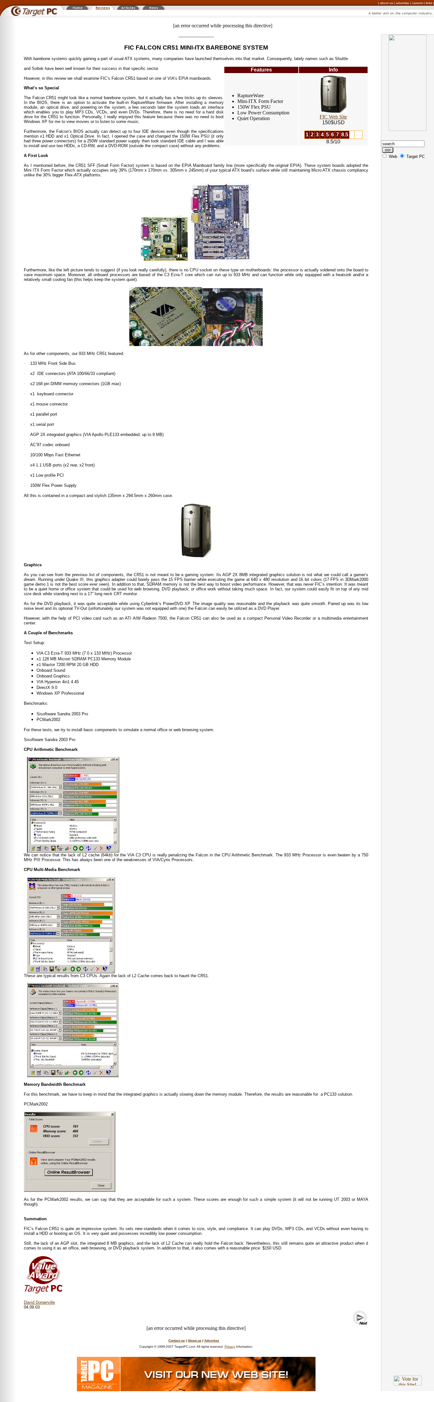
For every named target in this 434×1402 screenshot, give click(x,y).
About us (194, 1340)
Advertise (211, 1340)
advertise (402, 3)
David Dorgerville (39, 1302)
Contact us (176, 1340)
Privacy (230, 1346)
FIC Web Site (333, 116)
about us (386, 3)
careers (417, 3)
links (429, 3)
